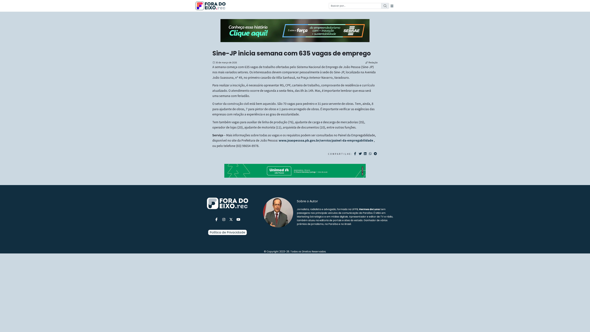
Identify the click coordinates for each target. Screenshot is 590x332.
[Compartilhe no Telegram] (376, 153)
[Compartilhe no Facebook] (356, 153)
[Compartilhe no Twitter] (361, 153)
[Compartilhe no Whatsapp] (371, 153)
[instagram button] (224, 219)
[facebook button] (216, 219)
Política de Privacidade (227, 232)
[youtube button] (238, 219)
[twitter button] (231, 219)
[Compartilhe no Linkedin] (366, 153)
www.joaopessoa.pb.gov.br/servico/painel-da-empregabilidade (326, 140)
